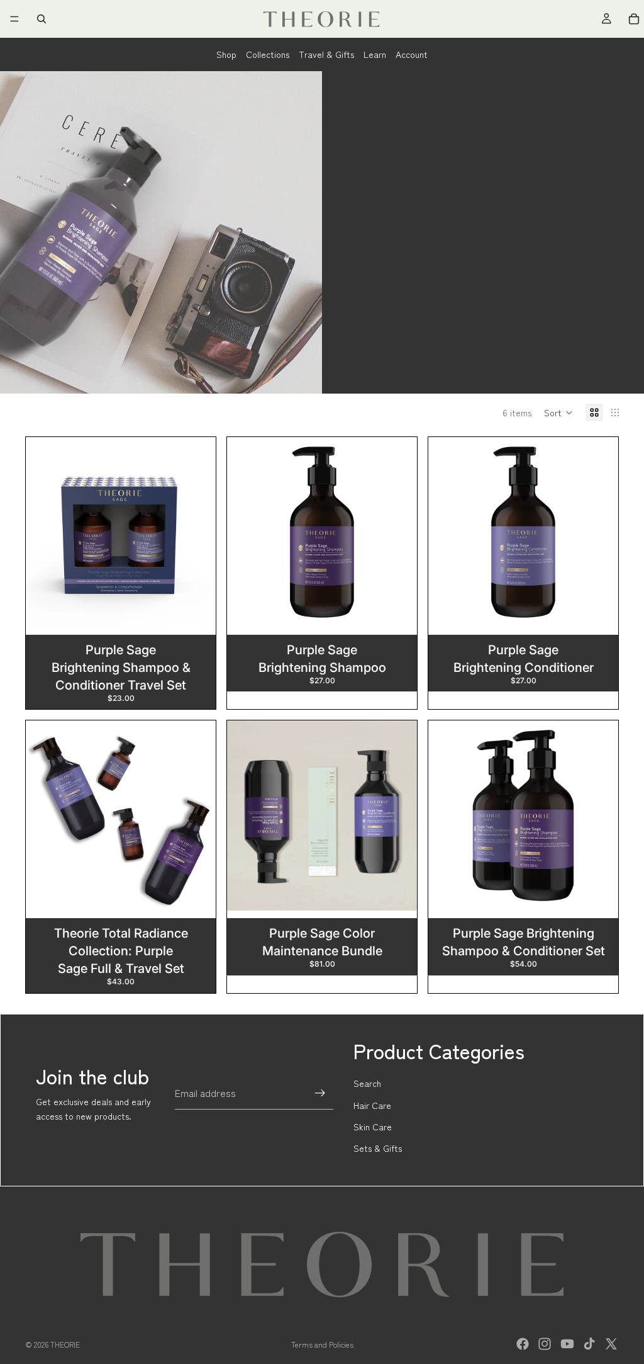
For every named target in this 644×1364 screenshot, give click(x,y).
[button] (558, 412)
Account (412, 54)
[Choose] (397, 607)
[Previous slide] (45, 532)
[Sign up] (320, 1093)
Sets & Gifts (377, 1148)
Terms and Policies (322, 1344)
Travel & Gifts (326, 54)
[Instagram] (544, 1343)
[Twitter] (611, 1343)
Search (367, 1083)
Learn (375, 54)
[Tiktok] (589, 1343)
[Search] (41, 19)
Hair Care (372, 1105)
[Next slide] (197, 532)
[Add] (196, 607)
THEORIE (65, 1344)
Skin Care (372, 1126)
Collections (267, 54)
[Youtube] (567, 1343)
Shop (226, 54)
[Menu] (14, 18)
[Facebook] (522, 1343)
